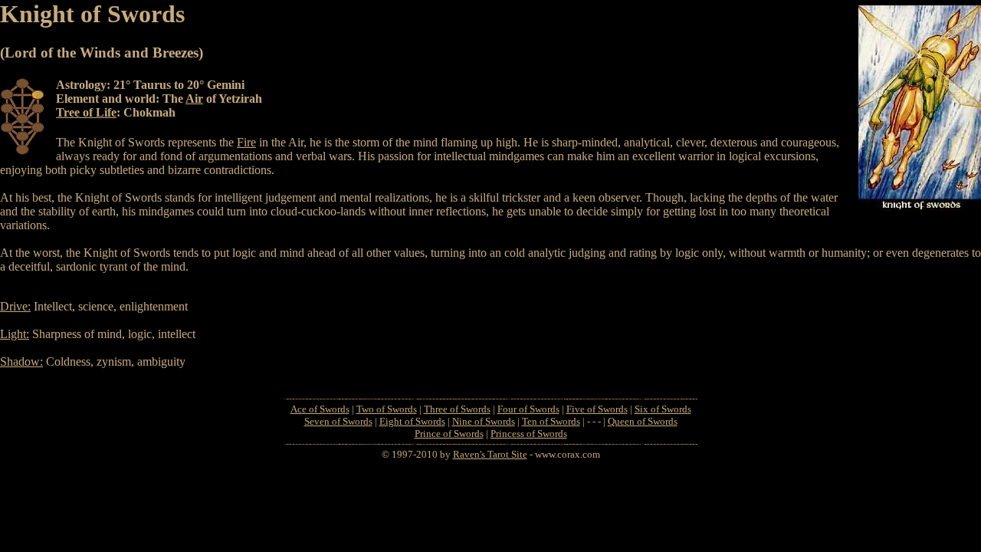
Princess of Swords (528, 433)
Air (194, 98)
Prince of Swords (449, 433)
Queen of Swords (643, 421)
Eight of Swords (412, 421)
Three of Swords (457, 409)
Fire (246, 142)
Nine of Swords (483, 421)
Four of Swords (528, 409)
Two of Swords (386, 409)
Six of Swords (663, 409)
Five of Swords (597, 409)
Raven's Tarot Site (490, 454)
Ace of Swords (319, 409)
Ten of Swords (551, 421)
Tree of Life (86, 112)
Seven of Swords (338, 421)
